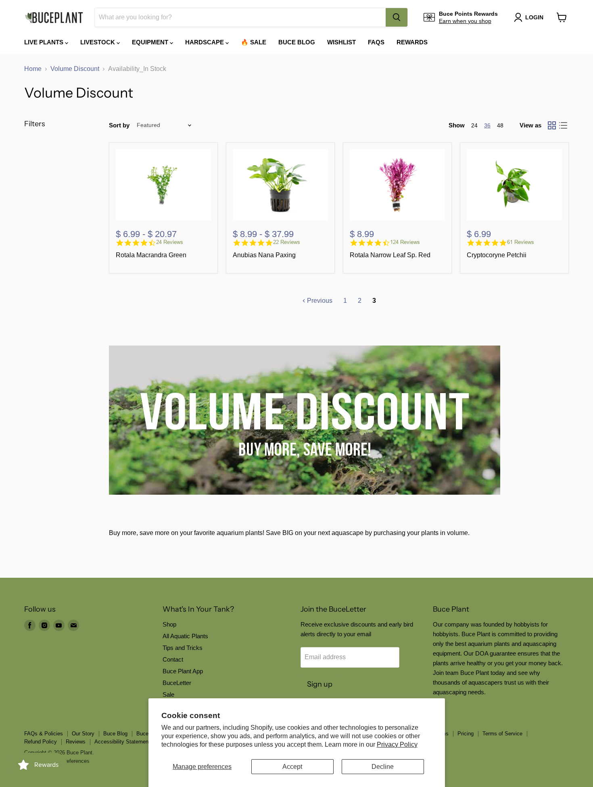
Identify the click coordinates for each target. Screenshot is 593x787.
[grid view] (552, 125)
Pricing (465, 734)
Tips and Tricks (183, 647)
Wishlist (341, 42)
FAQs (376, 42)
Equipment (151, 42)
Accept (292, 766)
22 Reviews (286, 242)
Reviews (76, 742)
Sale (168, 694)
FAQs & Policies (43, 734)
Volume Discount (74, 68)
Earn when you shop (465, 21)
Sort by (119, 125)
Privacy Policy (397, 744)
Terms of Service (502, 734)
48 (500, 125)
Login (534, 17)
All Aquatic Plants (185, 636)
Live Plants (44, 42)
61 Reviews (520, 242)
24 (474, 125)
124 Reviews (405, 242)
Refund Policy (40, 742)
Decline (383, 766)
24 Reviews (169, 242)
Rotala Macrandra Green (151, 255)
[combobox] (240, 17)
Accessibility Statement (122, 742)
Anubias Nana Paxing (264, 255)
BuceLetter (177, 682)
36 (487, 125)
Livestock (98, 42)
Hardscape (205, 42)
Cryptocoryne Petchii (496, 255)
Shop (169, 624)
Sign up (319, 684)
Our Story (83, 734)
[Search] (396, 17)
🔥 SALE (253, 42)
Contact (173, 659)
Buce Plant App (183, 671)
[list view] (563, 125)
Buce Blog (296, 42)
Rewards (412, 42)
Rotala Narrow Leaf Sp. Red (390, 255)
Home (33, 68)
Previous (318, 300)
